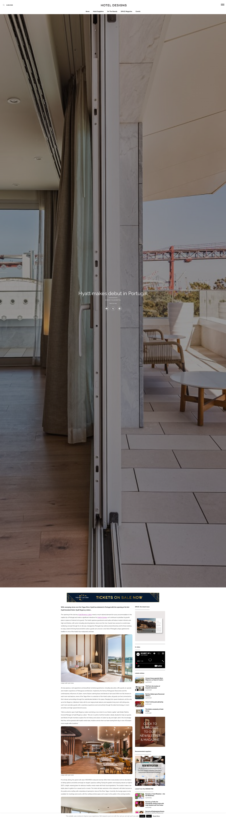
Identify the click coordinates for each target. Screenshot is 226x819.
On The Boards (112, 11)
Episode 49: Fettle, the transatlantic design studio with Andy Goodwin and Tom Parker (154, 803)
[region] (113, 597)
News (88, 11)
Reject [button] (149, 816)
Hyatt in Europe (102, 617)
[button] (107, 309)
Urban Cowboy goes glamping (154, 702)
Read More (156, 816)
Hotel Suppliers (98, 11)
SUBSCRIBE (9, 5)
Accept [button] (142, 816)
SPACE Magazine (126, 11)
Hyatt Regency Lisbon (85, 614)
